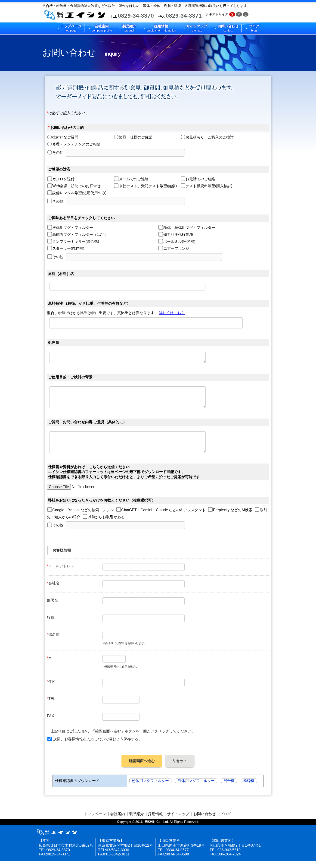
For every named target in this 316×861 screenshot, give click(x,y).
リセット (179, 761)
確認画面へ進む (142, 761)
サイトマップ (196, 28)
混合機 (229, 781)
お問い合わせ (228, 28)
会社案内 (102, 28)
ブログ (254, 28)
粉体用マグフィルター (150, 781)
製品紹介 (129, 28)
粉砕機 (248, 781)
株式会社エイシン (74, 15)
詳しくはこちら (172, 313)
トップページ (71, 28)
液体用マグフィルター (196, 781)
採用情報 (161, 28)
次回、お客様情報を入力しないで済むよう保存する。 (97, 739)
